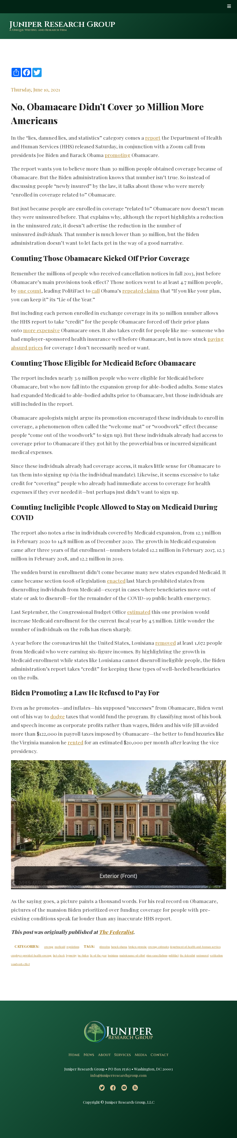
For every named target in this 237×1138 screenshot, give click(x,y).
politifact (174, 955)
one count (29, 290)
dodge (57, 716)
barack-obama (119, 946)
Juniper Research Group (62, 24)
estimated (138, 611)
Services (122, 1055)
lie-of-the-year (98, 955)
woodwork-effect (20, 964)
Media (141, 1055)
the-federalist (187, 955)
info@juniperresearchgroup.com (118, 1075)
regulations (72, 946)
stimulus (104, 946)
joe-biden (83, 955)
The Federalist (116, 931)
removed (165, 642)
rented (75, 742)
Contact (160, 1055)
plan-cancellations (156, 955)
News (89, 1055)
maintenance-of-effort (132, 955)
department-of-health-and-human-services (195, 946)
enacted (116, 580)
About (104, 1055)
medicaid (60, 946)
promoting (117, 155)
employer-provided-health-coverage (31, 955)
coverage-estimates (158, 946)
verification (216, 955)
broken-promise (137, 946)
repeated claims (140, 290)
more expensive (41, 330)
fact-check (59, 955)
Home (74, 1055)
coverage (48, 946)
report (152, 137)
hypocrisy (71, 955)
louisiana (113, 955)
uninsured (202, 955)
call (96, 290)
